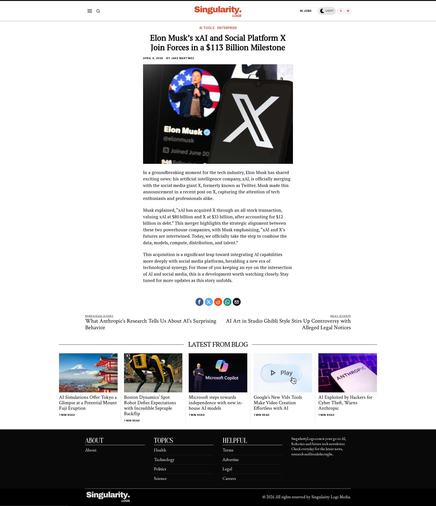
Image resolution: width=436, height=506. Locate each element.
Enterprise (227, 28)
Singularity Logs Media (330, 496)
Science (160, 478)
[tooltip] (341, 11)
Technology (164, 459)
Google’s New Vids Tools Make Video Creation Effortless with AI (278, 403)
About (91, 450)
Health (160, 450)
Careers (229, 478)
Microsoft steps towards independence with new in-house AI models (216, 403)
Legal (227, 469)
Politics (160, 469)
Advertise (231, 459)
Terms (228, 450)
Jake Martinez (182, 58)
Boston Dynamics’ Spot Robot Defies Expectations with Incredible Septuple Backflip (150, 406)
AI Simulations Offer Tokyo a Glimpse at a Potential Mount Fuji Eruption (88, 403)
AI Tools (207, 28)
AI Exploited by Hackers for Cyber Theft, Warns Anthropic (345, 403)
